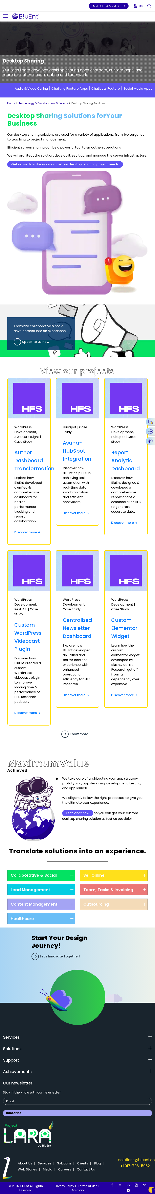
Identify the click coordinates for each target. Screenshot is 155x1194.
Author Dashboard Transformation (34, 460)
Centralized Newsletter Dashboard (77, 628)
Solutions (64, 1163)
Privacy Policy (64, 1186)
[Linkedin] (128, 1185)
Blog (97, 1163)
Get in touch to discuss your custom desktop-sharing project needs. (65, 164)
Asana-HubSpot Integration (77, 450)
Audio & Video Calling (31, 88)
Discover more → (27, 532)
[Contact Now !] (151, 1189)
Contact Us (86, 1169)
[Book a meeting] (150, 421)
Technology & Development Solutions (43, 103)
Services (44, 1163)
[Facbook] (112, 1185)
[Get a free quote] (150, 441)
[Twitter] (120, 1185)
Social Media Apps (138, 88)
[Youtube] (128, 1190)
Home (11, 103)
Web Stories (27, 1169)
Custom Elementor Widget (124, 628)
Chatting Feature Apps (69, 88)
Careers (64, 1169)
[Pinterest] (144, 1185)
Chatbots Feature (105, 88)
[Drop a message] (150, 431)
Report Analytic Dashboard (125, 460)
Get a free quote (106, 6)
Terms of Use (87, 1186)
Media (47, 1169)
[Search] (149, 6)
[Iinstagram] (136, 1185)
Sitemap (77, 1190)
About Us (25, 1163)
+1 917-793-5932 (135, 1165)
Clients (82, 1163)
